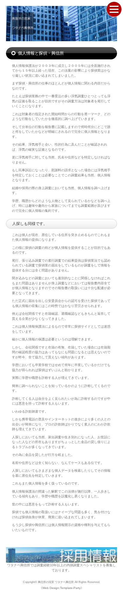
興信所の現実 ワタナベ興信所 (56, 582)
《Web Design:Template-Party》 (61, 588)
